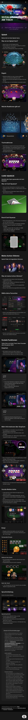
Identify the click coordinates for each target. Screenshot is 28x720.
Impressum (10, 709)
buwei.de (5, 709)
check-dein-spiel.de (21, 708)
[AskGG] (24, 716)
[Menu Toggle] (25, 2)
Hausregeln (17, 643)
